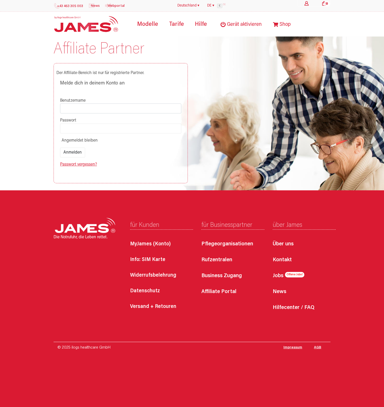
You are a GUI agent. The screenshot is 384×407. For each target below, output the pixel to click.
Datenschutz (145, 291)
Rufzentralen (216, 260)
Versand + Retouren (153, 306)
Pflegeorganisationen (227, 244)
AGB (317, 347)
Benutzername (73, 101)
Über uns (283, 244)
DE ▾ (210, 6)
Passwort (68, 120)
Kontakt (282, 260)
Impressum (292, 347)
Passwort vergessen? (78, 164)
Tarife (176, 24)
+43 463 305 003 (70, 6)
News (279, 292)
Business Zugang (221, 276)
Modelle (147, 24)
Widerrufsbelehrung (153, 275)
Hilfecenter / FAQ (293, 308)
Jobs (278, 276)
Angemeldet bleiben (79, 140)
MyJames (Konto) (150, 244)
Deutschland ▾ (188, 6)
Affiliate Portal (218, 292)
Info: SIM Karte (147, 259)
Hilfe (201, 24)
